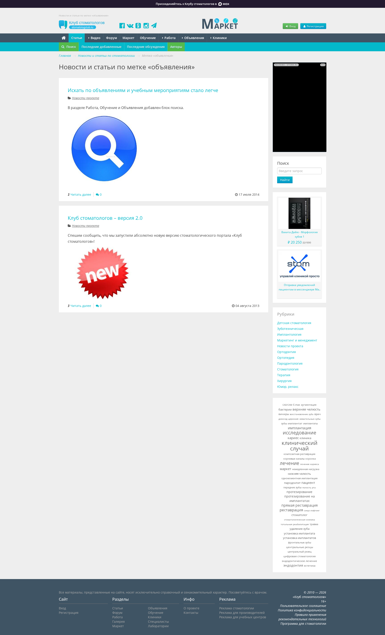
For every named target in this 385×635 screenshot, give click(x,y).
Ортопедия (285, 358)
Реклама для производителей (242, 612)
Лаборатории (158, 626)
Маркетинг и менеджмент (297, 340)
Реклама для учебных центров (242, 617)
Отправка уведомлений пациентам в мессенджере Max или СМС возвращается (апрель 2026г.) (299, 287)
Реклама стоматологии (236, 608)
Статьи (76, 38)
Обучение (148, 38)
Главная (65, 55)
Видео (95, 38)
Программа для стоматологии (303, 623)
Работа (170, 38)
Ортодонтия (286, 352)
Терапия (283, 375)
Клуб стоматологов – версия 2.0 (105, 217)
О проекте (191, 608)
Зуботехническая (290, 329)
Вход (292, 26)
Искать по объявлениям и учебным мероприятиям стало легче (143, 90)
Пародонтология (290, 363)
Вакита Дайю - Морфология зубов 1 (299, 234)
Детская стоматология (294, 323)
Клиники (219, 38)
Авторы (176, 47)
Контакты (191, 612)
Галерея (118, 621)
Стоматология (288, 369)
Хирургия (284, 381)
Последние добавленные (101, 47)
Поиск (71, 47)
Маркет (128, 38)
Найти (285, 180)
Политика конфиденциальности (302, 610)
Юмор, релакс (288, 386)
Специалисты (158, 621)
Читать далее (80, 194)
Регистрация (315, 26)
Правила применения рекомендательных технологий (302, 616)
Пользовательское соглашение (303, 606)
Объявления (193, 38)
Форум (111, 38)
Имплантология (289, 334)
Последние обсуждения (146, 47)
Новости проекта (85, 98)
